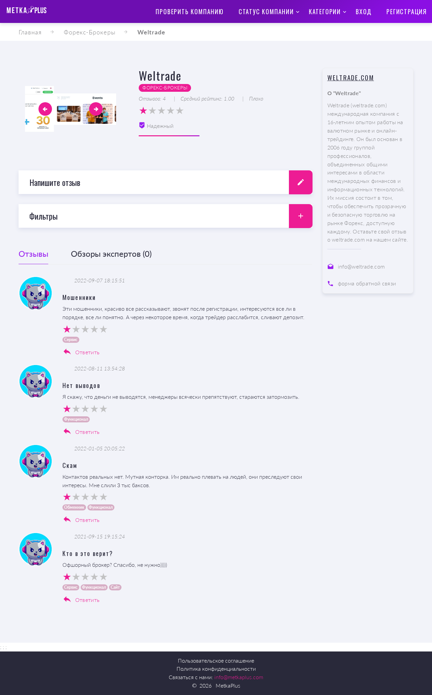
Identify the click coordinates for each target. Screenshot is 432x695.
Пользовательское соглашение (216, 660)
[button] (45, 109)
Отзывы (33, 253)
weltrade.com (350, 77)
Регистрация (406, 11)
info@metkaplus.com (238, 677)
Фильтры (43, 216)
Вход (364, 11)
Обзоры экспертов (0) (111, 253)
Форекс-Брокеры (90, 32)
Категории (325, 11)
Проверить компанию (189, 11)
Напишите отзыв (54, 182)
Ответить (87, 352)
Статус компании (266, 11)
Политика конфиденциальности (216, 668)
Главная (30, 32)
